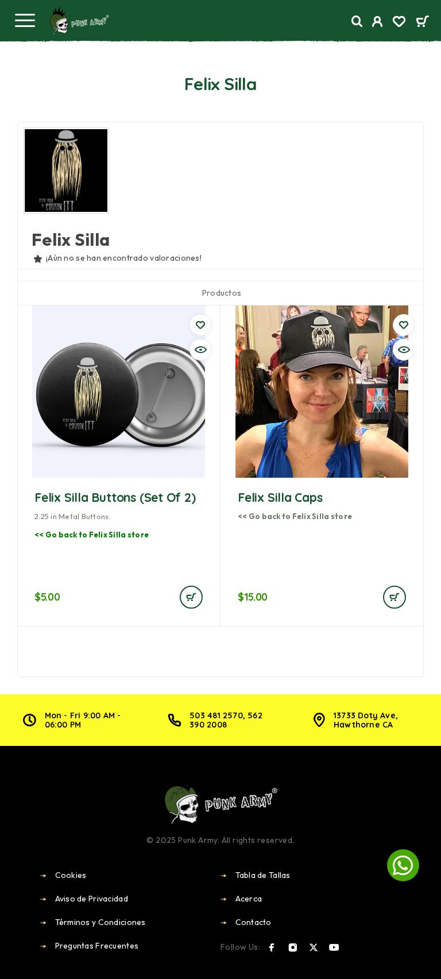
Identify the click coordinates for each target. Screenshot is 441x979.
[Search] (357, 22)
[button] (191, 597)
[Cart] (422, 22)
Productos (222, 293)
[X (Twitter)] (313, 947)
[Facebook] (271, 947)
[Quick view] (200, 350)
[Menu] (24, 20)
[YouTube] (334, 947)
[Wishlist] (399, 23)
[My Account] (377, 23)
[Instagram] (293, 947)
